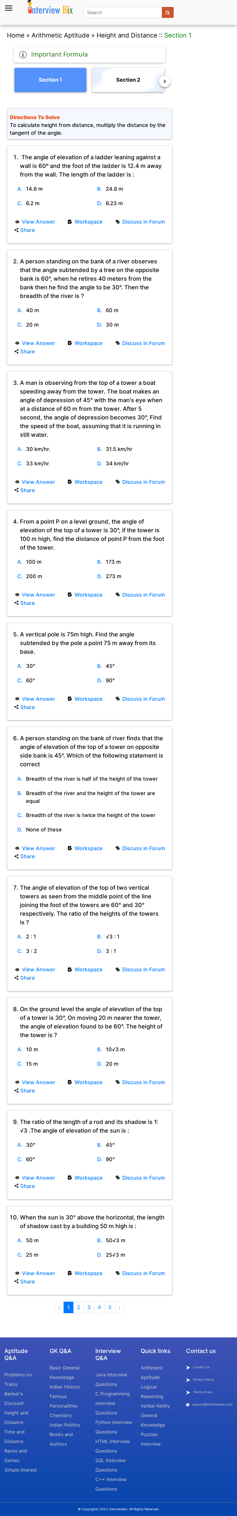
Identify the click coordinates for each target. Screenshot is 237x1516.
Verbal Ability (155, 1406)
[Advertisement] (205, 126)
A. (20, 189)
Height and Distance (127, 35)
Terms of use (202, 1392)
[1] (168, 12)
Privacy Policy (203, 1380)
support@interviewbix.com (212, 1404)
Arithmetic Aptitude (61, 35)
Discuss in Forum (143, 222)
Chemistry (61, 1415)
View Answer (38, 222)
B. (99, 189)
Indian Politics (65, 1425)
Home (16, 35)
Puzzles (149, 1434)
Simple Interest (20, 1470)
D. (99, 203)
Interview (151, 1444)
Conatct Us (201, 1367)
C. (20, 203)
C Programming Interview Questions (112, 1403)
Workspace (89, 222)
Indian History (65, 1387)
